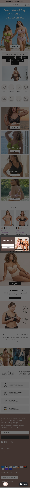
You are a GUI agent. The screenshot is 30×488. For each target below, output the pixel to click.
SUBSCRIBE (8, 247)
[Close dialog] (28, 237)
